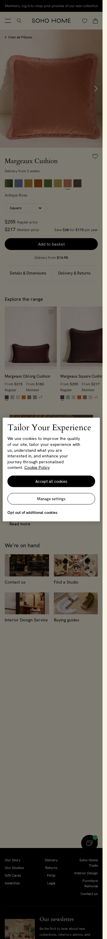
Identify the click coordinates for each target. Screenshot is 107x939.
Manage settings (51, 498)
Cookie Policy (37, 467)
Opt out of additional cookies (32, 512)
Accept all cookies (51, 481)
